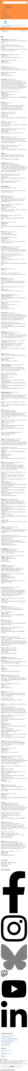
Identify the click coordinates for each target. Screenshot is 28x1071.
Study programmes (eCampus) (7, 1035)
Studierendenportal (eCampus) (7, 1041)
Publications (5, 14)
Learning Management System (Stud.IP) (9, 1040)
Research (5, 13)
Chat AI (2, 1042)
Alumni (4, 18)
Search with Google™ (8, 5)
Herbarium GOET (6, 17)
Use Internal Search (8, 7)
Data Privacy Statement (6, 1050)
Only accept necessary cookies (7, 1070)
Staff (4, 11)
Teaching (5, 10)
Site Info (3, 1057)
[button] (2, 28)
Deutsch (24, 31)
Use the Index (5, 31)
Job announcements (5, 1044)
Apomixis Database (7, 16)
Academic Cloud (8, 1042)
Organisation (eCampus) (6, 1037)
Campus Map (4, 1056)
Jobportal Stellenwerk (5, 1045)
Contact (2, 1052)
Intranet (2, 1054)
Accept (11, 1066)
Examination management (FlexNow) (9, 1038)
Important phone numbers (6, 1053)
